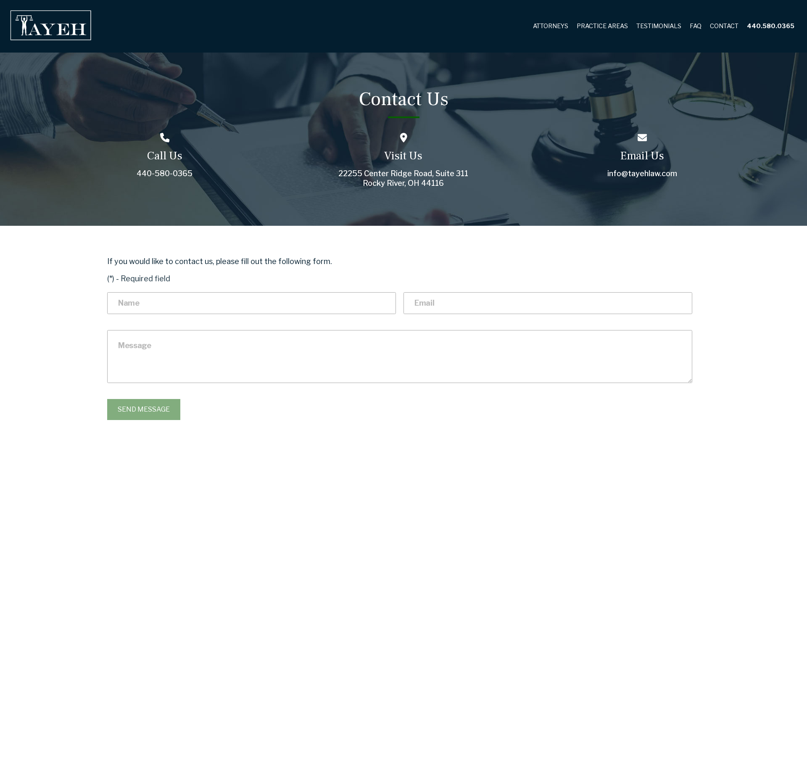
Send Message (144, 409)
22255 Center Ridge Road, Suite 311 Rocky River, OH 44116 (403, 178)
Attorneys (550, 26)
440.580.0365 (770, 26)
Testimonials (658, 26)
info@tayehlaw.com (642, 173)
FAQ (696, 26)
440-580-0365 (165, 173)
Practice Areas (602, 26)
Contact (724, 26)
